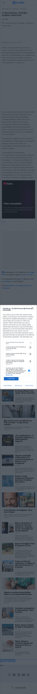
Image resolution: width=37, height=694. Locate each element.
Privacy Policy (29, 385)
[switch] (29, 347)
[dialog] (18, 347)
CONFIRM (11, 378)
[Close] (33, 308)
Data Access (18, 385)
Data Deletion (8, 385)
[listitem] (18, 343)
